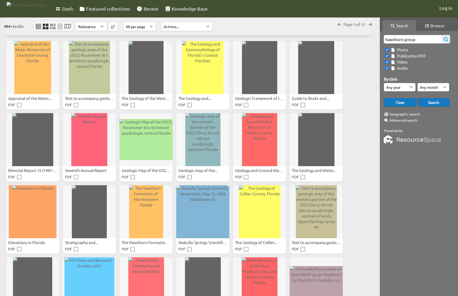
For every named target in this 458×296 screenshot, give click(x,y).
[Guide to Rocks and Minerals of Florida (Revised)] (316, 67)
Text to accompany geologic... (92, 98)
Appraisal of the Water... (30, 98)
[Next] (370, 24)
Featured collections (107, 8)
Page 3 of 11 (355, 24)
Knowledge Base (189, 8)
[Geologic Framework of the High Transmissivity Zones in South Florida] (259, 67)
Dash (67, 8)
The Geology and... (195, 98)
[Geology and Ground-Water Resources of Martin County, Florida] (259, 139)
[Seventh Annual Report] (89, 139)
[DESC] (113, 26)
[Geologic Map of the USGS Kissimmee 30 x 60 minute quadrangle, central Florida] (146, 139)
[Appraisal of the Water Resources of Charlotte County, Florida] (32, 67)
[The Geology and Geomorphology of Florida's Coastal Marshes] (202, 67)
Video (401, 61)
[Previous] (339, 24)
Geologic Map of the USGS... (147, 170)
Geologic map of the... (198, 170)
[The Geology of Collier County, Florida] (259, 211)
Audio (401, 67)
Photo (401, 49)
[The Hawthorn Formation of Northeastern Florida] (146, 211)
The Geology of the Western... (149, 98)
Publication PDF (410, 55)
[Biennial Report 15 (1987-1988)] (32, 139)
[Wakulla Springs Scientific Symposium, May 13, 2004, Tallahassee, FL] (202, 211)
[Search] (446, 39)
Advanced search (403, 120)
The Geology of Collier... (256, 242)
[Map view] (68, 26)
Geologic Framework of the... (261, 98)
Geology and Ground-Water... (261, 170)
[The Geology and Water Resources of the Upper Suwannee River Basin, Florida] (316, 139)
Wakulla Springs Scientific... (203, 242)
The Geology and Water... (314, 170)
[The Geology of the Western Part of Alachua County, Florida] (146, 67)
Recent (150, 8)
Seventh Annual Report (86, 170)
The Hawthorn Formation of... (149, 242)
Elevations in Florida (27, 242)
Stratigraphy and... (82, 242)
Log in (445, 8)
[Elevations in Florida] (32, 211)
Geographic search (404, 114)
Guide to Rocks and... (311, 98)
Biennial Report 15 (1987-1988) (36, 170)
